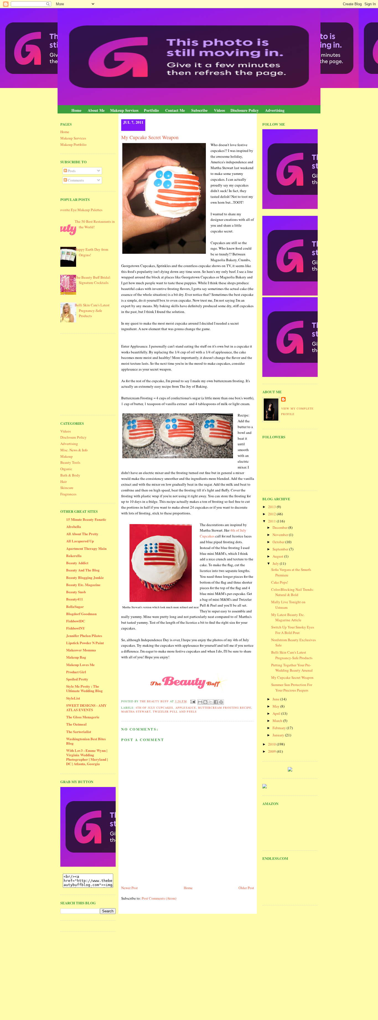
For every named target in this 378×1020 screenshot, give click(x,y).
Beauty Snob (76, 591)
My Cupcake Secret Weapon (292, 677)
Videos (219, 110)
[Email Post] (193, 701)
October (279, 541)
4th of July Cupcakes (154, 708)
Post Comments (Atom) (159, 898)
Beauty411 (74, 599)
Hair (63, 481)
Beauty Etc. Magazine (83, 584)
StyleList (73, 698)
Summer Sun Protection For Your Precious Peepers (291, 687)
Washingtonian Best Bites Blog (86, 741)
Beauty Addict (77, 562)
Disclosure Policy (245, 110)
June (276, 699)
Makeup (66, 456)
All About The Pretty (82, 533)
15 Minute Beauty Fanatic (86, 519)
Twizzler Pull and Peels (174, 711)
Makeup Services (124, 110)
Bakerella (74, 555)
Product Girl (76, 671)
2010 (272, 744)
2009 (272, 751)
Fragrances (68, 493)
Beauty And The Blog (83, 570)
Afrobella (73, 526)
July (276, 563)
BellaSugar (75, 606)
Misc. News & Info (74, 449)
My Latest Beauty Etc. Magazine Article (288, 617)
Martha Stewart (136, 711)
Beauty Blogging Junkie (85, 577)
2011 (272, 521)
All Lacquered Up (80, 540)
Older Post (246, 887)
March (278, 720)
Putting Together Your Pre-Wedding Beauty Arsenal (292, 667)
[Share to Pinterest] (221, 702)
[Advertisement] (101, 373)
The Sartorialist (78, 731)
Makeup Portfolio (73, 144)
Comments (75, 180)
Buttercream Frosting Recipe (224, 708)
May (276, 706)
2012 (272, 513)
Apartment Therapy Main (86, 548)
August (278, 556)
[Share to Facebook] (216, 702)
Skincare (66, 487)
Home (76, 110)
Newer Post (129, 887)
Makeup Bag (76, 657)
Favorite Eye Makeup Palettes (80, 209)
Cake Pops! (279, 582)
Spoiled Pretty (77, 679)
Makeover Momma (81, 650)
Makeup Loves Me (80, 664)
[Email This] (200, 702)
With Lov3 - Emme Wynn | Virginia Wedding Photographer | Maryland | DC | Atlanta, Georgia (87, 757)
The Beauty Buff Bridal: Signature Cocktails (93, 280)
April (277, 713)
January (279, 734)
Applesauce (185, 708)
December (280, 527)
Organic (66, 468)
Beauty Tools (70, 462)
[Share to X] (210, 702)
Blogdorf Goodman (81, 613)
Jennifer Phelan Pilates (84, 635)
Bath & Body (70, 475)
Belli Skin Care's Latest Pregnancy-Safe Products (92, 310)
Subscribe (199, 110)
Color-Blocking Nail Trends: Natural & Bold (292, 592)
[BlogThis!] (205, 702)
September (281, 549)
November (281, 534)
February (280, 727)
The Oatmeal (76, 724)
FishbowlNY (75, 628)
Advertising (274, 110)
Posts (71, 170)
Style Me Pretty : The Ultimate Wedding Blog (84, 688)
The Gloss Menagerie (82, 716)
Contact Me (175, 110)
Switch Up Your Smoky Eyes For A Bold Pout (292, 630)
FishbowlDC (75, 620)
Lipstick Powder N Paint (85, 642)
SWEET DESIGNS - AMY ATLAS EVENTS (86, 707)
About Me (96, 110)
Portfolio (151, 110)
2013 (272, 506)
